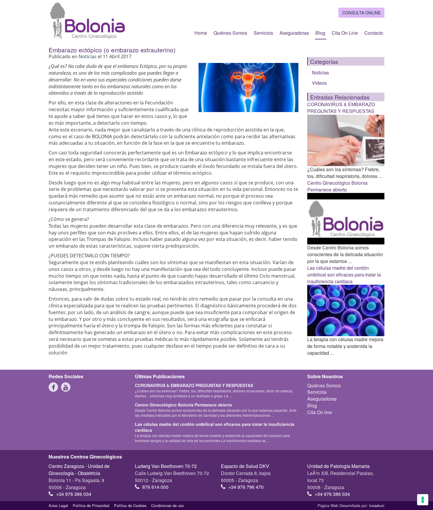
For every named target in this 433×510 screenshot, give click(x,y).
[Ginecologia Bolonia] (87, 20)
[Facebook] (53, 387)
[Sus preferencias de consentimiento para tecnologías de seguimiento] (422, 499)
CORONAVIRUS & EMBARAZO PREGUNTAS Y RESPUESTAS (341, 107)
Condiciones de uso (167, 505)
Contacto (373, 32)
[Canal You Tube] (65, 387)
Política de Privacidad (91, 505)
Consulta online (361, 13)
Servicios (263, 32)
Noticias (88, 56)
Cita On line (345, 32)
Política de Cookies (130, 505)
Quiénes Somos (230, 32)
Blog (320, 32)
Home (200, 32)
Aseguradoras (294, 32)
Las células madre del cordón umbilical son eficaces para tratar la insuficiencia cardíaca (344, 274)
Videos (319, 82)
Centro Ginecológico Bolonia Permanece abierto (337, 186)
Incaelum (376, 505)
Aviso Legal (58, 505)
